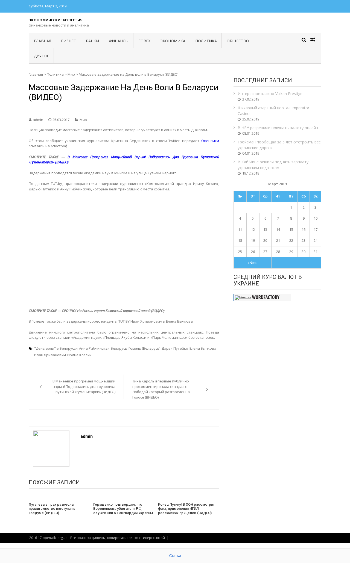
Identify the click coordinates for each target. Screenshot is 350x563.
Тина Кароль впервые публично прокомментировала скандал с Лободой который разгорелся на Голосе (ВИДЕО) (161, 389)
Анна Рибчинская (94, 348)
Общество (238, 40)
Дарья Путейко (175, 348)
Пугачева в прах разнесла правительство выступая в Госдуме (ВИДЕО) (52, 508)
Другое (41, 55)
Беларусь (119, 348)
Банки (92, 40)
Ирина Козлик (79, 354)
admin (38, 119)
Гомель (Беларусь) (144, 348)
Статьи (175, 556)
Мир (71, 74)
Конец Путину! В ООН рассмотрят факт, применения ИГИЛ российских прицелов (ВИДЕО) (186, 508)
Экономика (172, 40)
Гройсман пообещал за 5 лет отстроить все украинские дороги (279, 144)
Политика (206, 40)
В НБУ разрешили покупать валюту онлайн (278, 127)
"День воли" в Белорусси (56, 348)
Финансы (119, 40)
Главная (42, 40)
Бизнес (68, 40)
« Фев (252, 262)
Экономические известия (56, 19)
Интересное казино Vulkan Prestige (270, 93)
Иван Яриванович (50, 354)
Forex (144, 40)
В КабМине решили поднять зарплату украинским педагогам (273, 164)
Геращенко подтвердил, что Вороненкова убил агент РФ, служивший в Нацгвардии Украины (123, 508)
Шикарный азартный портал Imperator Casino (273, 110)
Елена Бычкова (202, 348)
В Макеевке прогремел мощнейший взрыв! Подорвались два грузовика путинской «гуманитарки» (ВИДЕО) (83, 386)
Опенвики (210, 140)
